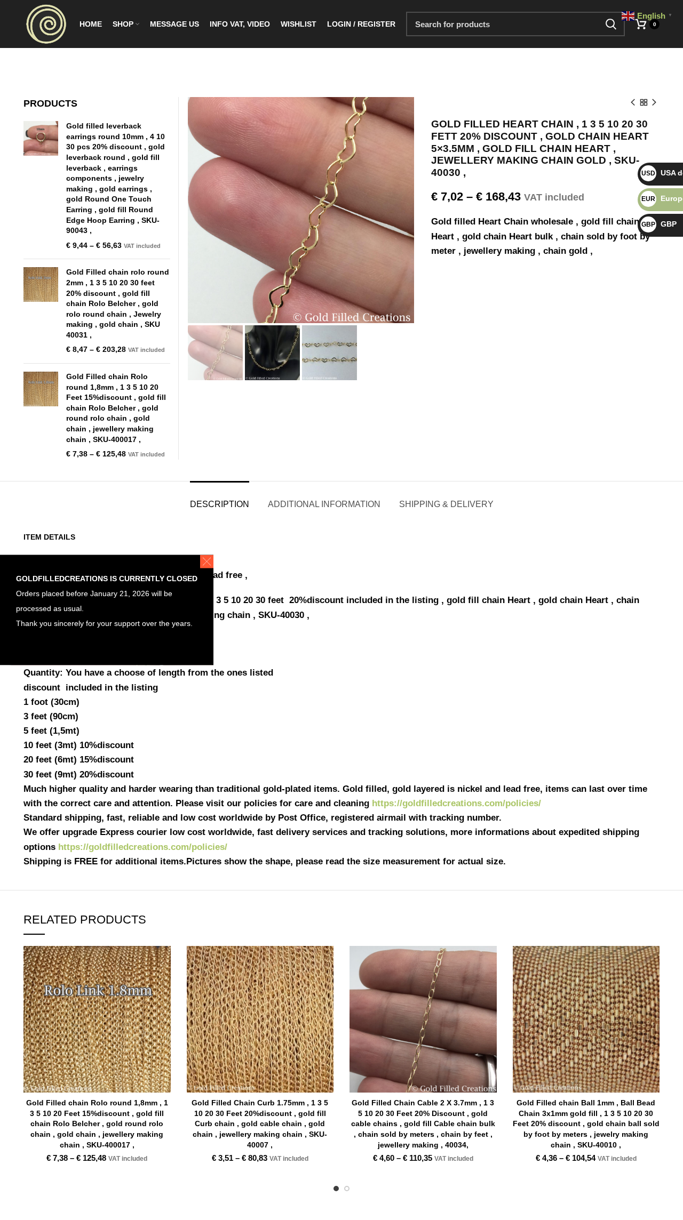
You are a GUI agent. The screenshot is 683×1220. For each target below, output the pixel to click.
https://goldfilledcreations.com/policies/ (456, 803)
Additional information (324, 504)
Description (219, 504)
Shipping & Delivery (446, 504)
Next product (654, 102)
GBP (659, 224)
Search (610, 24)
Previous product (633, 102)
